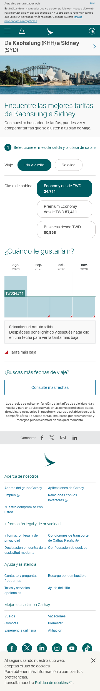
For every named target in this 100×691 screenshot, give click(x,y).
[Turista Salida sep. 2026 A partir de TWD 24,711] (38, 307)
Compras (11, 623)
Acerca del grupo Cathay (23, 488)
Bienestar (55, 623)
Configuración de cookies (67, 548)
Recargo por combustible (67, 576)
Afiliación (55, 630)
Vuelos (9, 616)
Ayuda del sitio (59, 588)
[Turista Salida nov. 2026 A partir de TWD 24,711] (84, 307)
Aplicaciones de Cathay (66, 488)
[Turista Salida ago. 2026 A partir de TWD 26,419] (15, 296)
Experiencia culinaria (20, 630)
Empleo (12, 495)
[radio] (34, 165)
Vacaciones (57, 616)
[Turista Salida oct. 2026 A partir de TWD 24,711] (61, 307)
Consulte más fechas (50, 387)
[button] (7, 31)
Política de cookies (54, 682)
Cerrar (92, 3)
